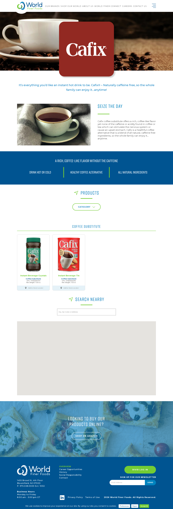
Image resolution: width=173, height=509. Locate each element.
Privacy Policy (75, 497)
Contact (63, 478)
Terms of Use (92, 497)
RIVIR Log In (140, 470)
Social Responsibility (70, 475)
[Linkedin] (62, 497)
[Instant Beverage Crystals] (33, 254)
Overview (65, 466)
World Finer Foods (29, 6)
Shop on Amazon (86, 436)
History (63, 472)
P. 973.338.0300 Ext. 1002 (31, 486)
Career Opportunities (70, 469)
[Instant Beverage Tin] (68, 254)
